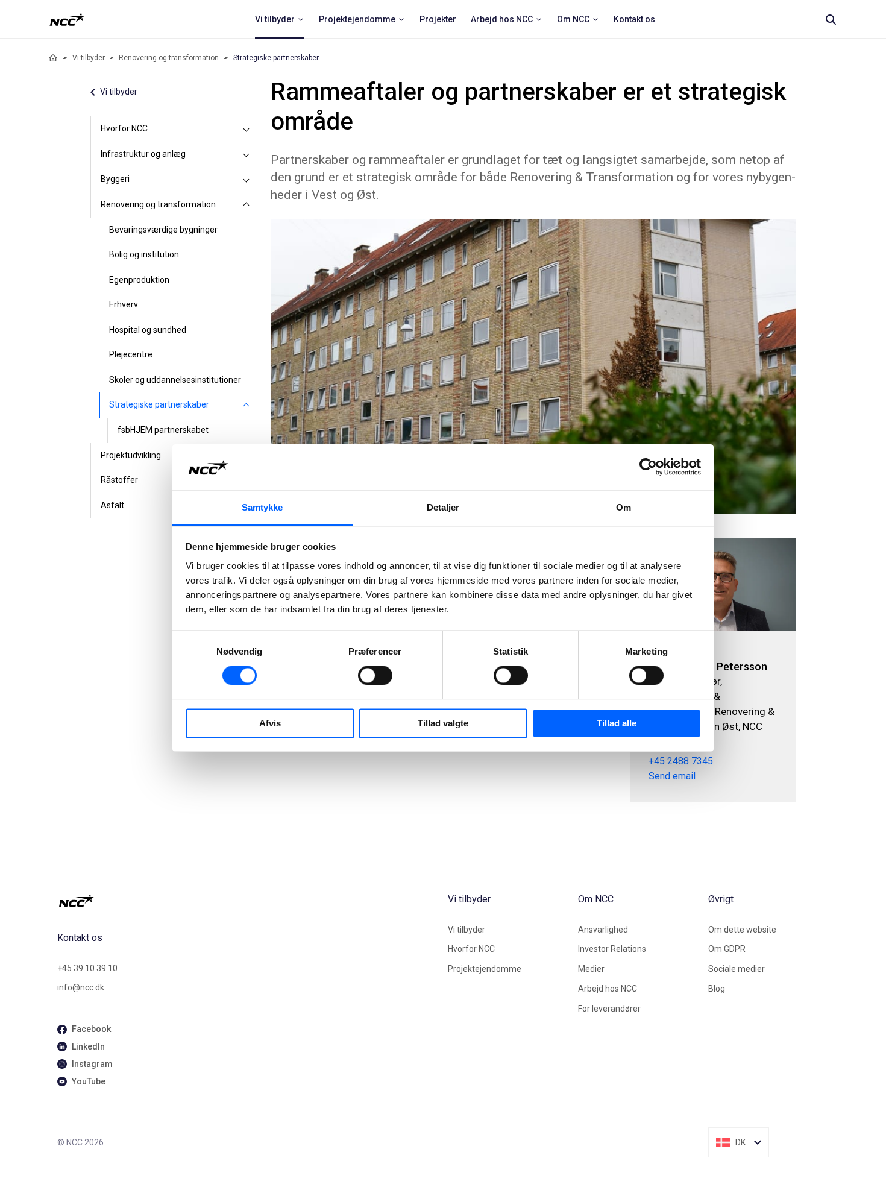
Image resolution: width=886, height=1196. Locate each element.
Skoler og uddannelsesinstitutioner (175, 380)
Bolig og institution (144, 254)
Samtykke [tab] (262, 507)
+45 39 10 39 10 (87, 968)
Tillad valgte (443, 723)
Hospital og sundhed (147, 330)
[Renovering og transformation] (246, 205)
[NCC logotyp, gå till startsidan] (247, 900)
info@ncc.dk (80, 987)
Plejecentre (130, 354)
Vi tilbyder (88, 58)
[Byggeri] (246, 179)
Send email (672, 776)
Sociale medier (736, 969)
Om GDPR (727, 949)
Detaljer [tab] (443, 507)
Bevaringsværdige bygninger (163, 229)
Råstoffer (119, 480)
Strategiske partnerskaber (159, 404)
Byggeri (115, 179)
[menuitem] (279, 19)
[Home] (53, 58)
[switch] (375, 675)
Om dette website (742, 929)
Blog (716, 988)
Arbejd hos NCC (607, 988)
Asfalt (112, 505)
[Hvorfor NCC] (246, 129)
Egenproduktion (139, 280)
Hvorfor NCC (124, 128)
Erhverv (123, 304)
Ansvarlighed (603, 929)
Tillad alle (616, 723)
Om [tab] (623, 507)
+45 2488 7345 (681, 761)
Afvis (270, 723)
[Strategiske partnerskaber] (246, 405)
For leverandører (609, 1008)
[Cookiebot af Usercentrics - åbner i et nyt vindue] (648, 467)
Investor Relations (612, 949)
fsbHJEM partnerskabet (163, 430)
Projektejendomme (484, 969)
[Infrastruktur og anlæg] (246, 154)
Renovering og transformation (169, 58)
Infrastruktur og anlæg (143, 154)
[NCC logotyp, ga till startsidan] (67, 19)
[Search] (830, 19)
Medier (591, 969)
